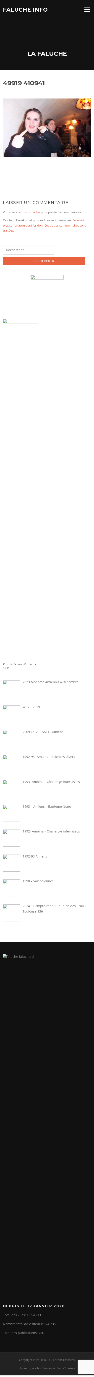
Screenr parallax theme (35, 1368)
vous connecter (29, 212)
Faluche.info (25, 9)
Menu (87, 10)
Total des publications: (21, 1333)
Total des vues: (15, 1315)
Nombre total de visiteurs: (23, 1324)
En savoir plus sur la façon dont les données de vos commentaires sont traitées (44, 225)
